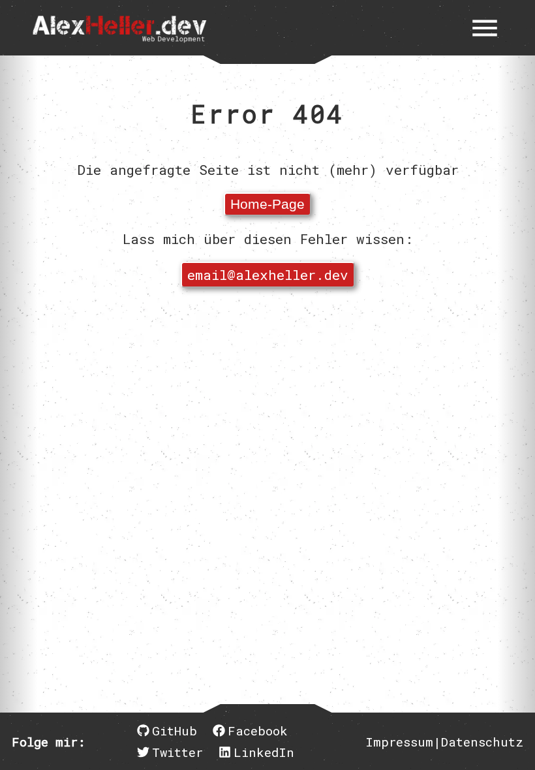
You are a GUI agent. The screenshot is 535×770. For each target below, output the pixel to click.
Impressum (399, 741)
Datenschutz (482, 741)
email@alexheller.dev (267, 275)
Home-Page (267, 203)
